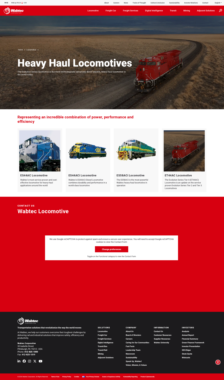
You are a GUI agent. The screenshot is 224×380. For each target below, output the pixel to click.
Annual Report (188, 335)
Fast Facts (130, 346)
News (126, 3)
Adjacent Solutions (106, 357)
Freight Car (102, 335)
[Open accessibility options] (217, 362)
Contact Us (158, 331)
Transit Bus (102, 346)
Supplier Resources (162, 339)
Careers (116, 3)
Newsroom (130, 354)
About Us (129, 331)
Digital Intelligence (105, 343)
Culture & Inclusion (158, 3)
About (106, 3)
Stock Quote (187, 354)
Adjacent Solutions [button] (206, 10)
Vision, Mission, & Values (136, 365)
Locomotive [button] (93, 10)
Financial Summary (190, 339)
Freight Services (104, 339)
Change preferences (111, 249)
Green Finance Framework (193, 343)
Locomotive (31, 50)
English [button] (217, 3)
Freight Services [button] (130, 10)
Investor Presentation (191, 346)
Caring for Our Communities (137, 343)
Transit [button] (173, 10)
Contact (205, 3)
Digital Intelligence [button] (154, 10)
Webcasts (186, 357)
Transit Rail (102, 350)
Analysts (185, 331)
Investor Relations (191, 3)
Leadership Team (133, 350)
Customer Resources (162, 335)
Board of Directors (133, 335)
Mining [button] (186, 10)
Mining (100, 354)
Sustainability (174, 3)
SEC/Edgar (186, 350)
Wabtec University (161, 343)
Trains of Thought (139, 3)
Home (20, 50)
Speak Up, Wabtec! (134, 361)
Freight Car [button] (111, 10)
